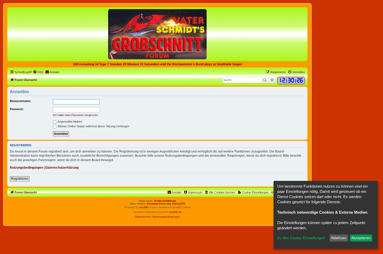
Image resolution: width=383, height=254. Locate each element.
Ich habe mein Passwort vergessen (75, 115)
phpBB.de (175, 212)
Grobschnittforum (165, 200)
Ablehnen (339, 238)
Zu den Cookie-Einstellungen (301, 238)
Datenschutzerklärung (61, 167)
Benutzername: (20, 101)
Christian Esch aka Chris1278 (166, 203)
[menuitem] (38, 72)
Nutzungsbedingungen (26, 167)
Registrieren (19, 179)
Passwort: (17, 109)
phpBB (143, 207)
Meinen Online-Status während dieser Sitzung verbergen (93, 126)
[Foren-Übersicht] (157, 34)
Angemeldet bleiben (69, 121)
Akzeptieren (361, 238)
